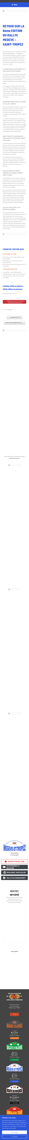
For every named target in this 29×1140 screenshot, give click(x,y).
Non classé (9, 309)
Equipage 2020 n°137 (14, 317)
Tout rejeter (14, 1136)
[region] (14, 1127)
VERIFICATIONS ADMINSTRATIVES (14, 322)
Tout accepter (14, 1132)
